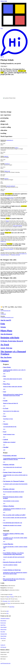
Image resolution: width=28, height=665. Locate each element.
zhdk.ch (16, 147)
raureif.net (6, 178)
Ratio (8, 596)
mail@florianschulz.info (5, 310)
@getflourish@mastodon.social (7, 317)
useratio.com (3, 241)
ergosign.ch (7, 163)
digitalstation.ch (10, 140)
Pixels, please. (4, 66)
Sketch (7, 221)
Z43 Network (3, 647)
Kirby (11, 594)
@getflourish (3, 314)
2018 (7, 611)
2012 (7, 613)
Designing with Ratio (15, 254)
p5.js (9, 601)
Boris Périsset (3, 620)
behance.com (7, 171)
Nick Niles (3, 631)
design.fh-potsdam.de (10, 186)
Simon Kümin (3, 636)
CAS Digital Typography (8, 249)
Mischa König (3, 629)
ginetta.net (6, 156)
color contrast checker (17, 225)
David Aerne (3, 622)
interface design (10, 197)
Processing (5, 601)
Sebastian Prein (4, 633)
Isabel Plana (11, 606)
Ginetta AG (3, 645)
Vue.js (9, 603)
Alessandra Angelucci (5, 618)
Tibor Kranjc (3, 638)
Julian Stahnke (4, 627)
